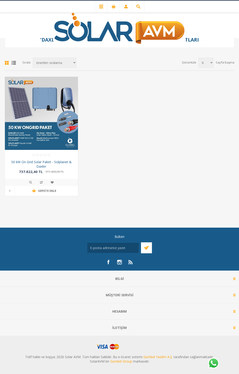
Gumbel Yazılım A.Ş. (158, 357)
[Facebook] (108, 262)
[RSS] (130, 262)
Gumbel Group (121, 361)
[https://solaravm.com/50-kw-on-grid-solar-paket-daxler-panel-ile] (41, 113)
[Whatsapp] (213, 363)
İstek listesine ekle (52, 182)
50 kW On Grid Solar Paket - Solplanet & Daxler (41, 164)
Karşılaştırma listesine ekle (41, 182)
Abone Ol (146, 247)
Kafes (7, 63)
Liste (14, 63)
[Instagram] (119, 262)
